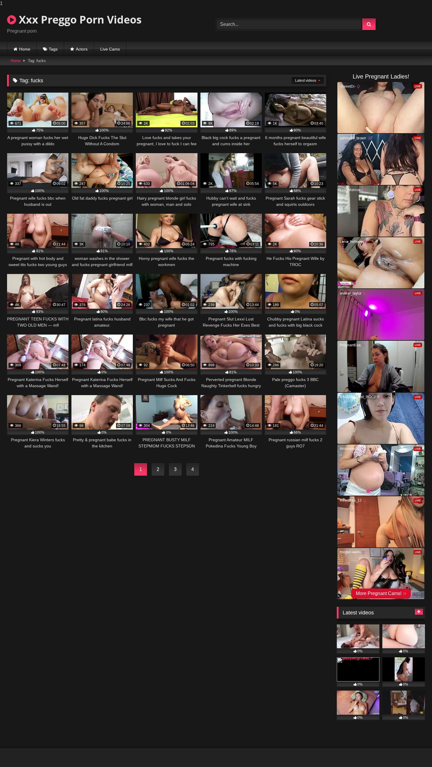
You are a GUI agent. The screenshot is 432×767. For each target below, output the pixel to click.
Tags (53, 49)
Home (24, 49)
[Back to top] (413, 750)
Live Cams (110, 49)
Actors (82, 49)
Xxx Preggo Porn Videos (79, 19)
